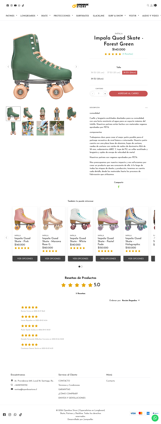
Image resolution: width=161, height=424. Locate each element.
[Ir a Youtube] (15, 6)
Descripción (95, 107)
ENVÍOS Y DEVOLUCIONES (71, 398)
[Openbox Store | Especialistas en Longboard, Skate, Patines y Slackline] (80, 5)
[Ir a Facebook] (8, 6)
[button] (79, 266)
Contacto (110, 381)
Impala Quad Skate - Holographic (133, 241)
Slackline (98, 16)
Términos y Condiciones (69, 385)
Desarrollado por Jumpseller (80, 419)
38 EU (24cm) (129, 73)
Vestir (132, 16)
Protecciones (62, 16)
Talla (118, 67)
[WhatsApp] (19, 6)
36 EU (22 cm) (97, 73)
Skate (44, 16)
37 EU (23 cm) (113, 73)
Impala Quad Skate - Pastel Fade (106, 241)
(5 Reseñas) (127, 54)
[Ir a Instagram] (12, 6)
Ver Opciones (25, 259)
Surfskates (82, 16)
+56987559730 (20, 385)
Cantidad (99, 88)
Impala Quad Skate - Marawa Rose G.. (51, 241)
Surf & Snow (115, 16)
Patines (10, 16)
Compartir (118, 183)
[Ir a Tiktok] (23, 6)
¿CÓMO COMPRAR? (68, 394)
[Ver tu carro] (154, 6)
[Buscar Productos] (148, 6)
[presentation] (8, 67)
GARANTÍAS (64, 389)
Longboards (27, 16)
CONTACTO (64, 381)
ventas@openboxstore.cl (25, 389)
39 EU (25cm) (97, 79)
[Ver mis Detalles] (151, 6)
